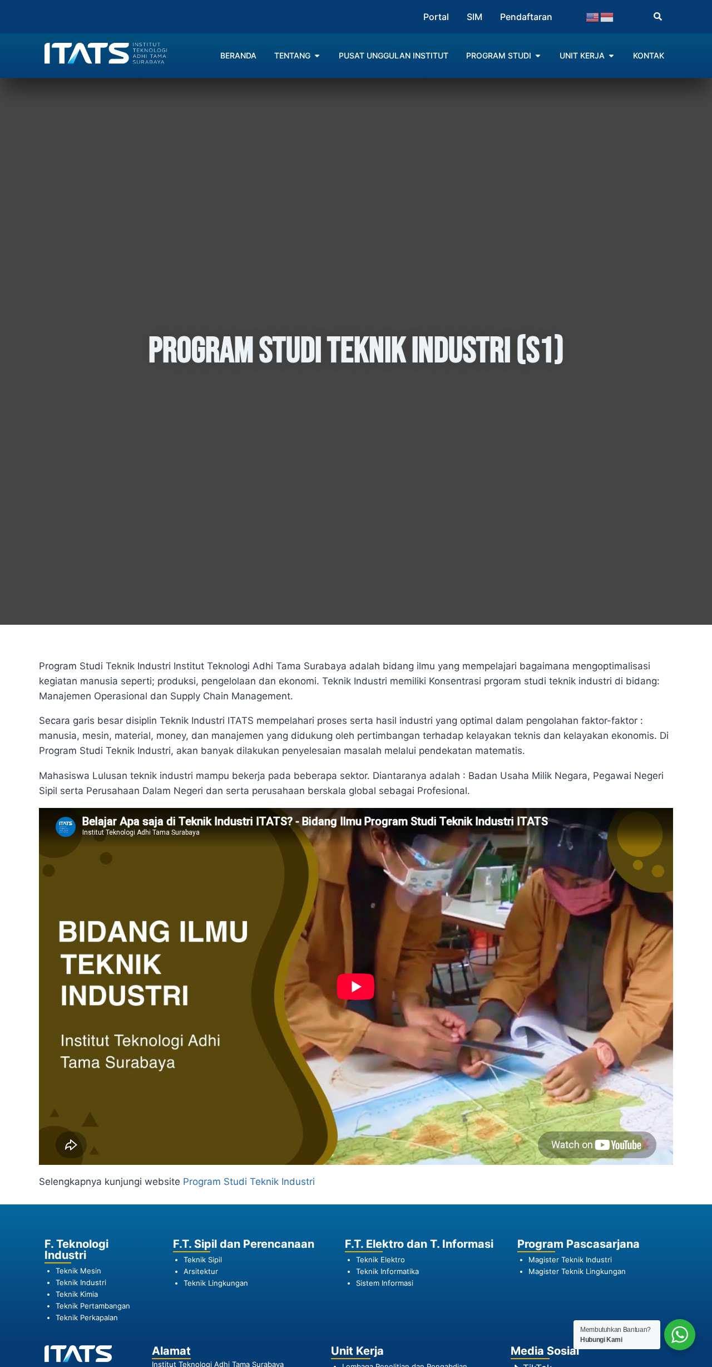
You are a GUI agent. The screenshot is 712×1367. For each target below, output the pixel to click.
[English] (593, 16)
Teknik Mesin (78, 1270)
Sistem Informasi (384, 1282)
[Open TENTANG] (317, 55)
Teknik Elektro (380, 1259)
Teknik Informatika (387, 1271)
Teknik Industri (81, 1282)
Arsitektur (201, 1271)
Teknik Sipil (203, 1259)
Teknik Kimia (77, 1294)
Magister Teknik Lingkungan (577, 1271)
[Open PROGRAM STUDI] (538, 55)
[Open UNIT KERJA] (611, 55)
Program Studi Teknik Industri (249, 1181)
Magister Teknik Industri (570, 1259)
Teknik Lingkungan (216, 1282)
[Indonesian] (607, 16)
